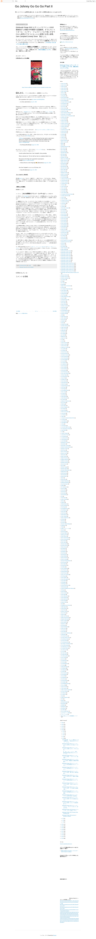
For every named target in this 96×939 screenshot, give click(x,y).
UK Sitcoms (63, 692)
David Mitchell (64, 226)
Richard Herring (64, 545)
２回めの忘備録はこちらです (44, 49)
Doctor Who (63, 237)
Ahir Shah (63, 94)
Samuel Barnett (64, 571)
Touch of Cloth (64, 686)
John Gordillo (64, 367)
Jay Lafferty (63, 348)
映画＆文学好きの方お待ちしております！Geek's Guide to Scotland (69, 851)
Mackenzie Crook (64, 442)
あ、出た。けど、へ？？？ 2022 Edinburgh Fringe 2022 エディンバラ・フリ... (70, 752)
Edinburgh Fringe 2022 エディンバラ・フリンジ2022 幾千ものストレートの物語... (70, 792)
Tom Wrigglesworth (65, 683)
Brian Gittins (63, 169)
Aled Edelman (64, 103)
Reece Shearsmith (65, 537)
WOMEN (63, 705)
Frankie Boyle (64, 293)
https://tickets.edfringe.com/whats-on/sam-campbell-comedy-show (36, 87)
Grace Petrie (63, 304)
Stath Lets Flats (64, 616)
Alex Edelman (64, 105)
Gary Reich (63, 301)
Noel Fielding (64, 494)
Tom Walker (63, 682)
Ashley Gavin (64, 131)
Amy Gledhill (63, 118)
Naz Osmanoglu (64, 484)
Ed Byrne (63, 244)
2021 (62, 824)
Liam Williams (64, 421)
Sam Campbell (30, 267)
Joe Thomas (63, 362)
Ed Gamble (63, 246)
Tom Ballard (63, 668)
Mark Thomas (64, 456)
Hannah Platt (63, 313)
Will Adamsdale (64, 702)
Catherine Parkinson (65, 178)
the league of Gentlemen (66, 643)
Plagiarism (63, 525)
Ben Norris (63, 148)
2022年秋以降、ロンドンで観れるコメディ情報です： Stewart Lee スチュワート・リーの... (70, 741)
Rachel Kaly (63, 531)
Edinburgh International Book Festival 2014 (70, 272)
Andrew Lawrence (65, 123)
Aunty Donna (63, 132)
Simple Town (63, 602)
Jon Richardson (64, 376)
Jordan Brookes (64, 382)
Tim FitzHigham (64, 663)
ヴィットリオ (39, 149)
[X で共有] (37, 265)
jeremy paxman (64, 353)
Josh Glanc (63, 387)
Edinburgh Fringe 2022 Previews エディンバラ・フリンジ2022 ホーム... (70, 810)
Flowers (62, 287)
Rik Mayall (63, 548)
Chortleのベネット (28, 111)
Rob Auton (63, 550)
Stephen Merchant (65, 619)
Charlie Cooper (64, 181)
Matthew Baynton (64, 459)
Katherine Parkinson (65, 401)
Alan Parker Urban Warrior (66, 98)
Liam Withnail (64, 422)
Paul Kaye (63, 506)
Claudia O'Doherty (65, 195)
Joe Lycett (63, 361)
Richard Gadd (64, 543)
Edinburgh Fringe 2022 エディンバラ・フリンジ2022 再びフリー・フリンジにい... (70, 768)
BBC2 (62, 143)
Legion (62, 416)
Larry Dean (63, 413)
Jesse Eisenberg (64, 358)
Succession (63, 629)
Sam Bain (63, 566)
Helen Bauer (63, 316)
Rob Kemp (63, 553)
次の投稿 (18, 311)
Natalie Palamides (65, 480)
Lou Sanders (63, 436)
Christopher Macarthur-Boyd (67, 194)
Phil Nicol (63, 522)
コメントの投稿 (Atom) (22, 313)
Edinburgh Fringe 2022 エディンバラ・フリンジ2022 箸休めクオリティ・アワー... (70, 764)
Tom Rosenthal (64, 680)
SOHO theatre (64, 608)
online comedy (64, 499)
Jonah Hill (63, 378)
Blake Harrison (64, 161)
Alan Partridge (64, 100)
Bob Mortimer (64, 166)
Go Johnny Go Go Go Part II (34, 6)
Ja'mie (62, 341)
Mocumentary (64, 474)
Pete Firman (63, 513)
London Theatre (64, 433)
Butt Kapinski (63, 175)
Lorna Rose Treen (65, 434)
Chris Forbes (63, 186)
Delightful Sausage (65, 231)
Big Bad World (64, 152)
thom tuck (63, 659)
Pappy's (62, 502)
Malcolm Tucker (64, 448)
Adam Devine (64, 85)
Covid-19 (63, 204)
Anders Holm (63, 120)
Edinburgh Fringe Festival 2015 (67, 266)
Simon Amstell (64, 593)
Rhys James (63, 542)
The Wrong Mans (64, 655)
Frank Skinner (64, 290)
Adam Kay (63, 86)
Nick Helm (63, 490)
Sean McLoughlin (64, 579)
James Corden (64, 344)
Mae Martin (63, 444)
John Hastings (64, 368)
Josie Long (63, 391)
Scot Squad (63, 576)
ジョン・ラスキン (49, 111)
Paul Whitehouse (64, 508)
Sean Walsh (63, 580)
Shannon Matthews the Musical (67, 588)
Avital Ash (63, 137)
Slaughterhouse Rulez (65, 605)
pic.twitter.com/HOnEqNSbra (38, 99)
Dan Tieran (63, 212)
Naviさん (21, 178)
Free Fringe (63, 295)
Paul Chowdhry (64, 505)
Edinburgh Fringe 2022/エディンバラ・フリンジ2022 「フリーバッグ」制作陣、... (70, 756)
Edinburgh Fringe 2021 (66, 254)
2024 (62, 726)
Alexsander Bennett (65, 109)
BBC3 (62, 145)
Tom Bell (63, 671)
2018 (62, 829)
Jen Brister (63, 350)
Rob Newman (64, 554)
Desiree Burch (64, 232)
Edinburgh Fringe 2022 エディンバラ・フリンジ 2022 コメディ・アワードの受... (70, 748)
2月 (63, 820)
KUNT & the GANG (65, 411)
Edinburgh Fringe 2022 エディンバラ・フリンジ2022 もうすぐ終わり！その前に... (70, 744)
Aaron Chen (63, 83)
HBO (62, 315)
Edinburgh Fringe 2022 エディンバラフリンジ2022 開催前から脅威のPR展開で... (70, 760)
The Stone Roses (64, 648)
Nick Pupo (63, 491)
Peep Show (63, 511)
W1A (62, 698)
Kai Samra (63, 399)
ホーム (36, 311)
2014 (62, 836)
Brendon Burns (64, 168)
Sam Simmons (64, 569)
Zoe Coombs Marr (64, 711)
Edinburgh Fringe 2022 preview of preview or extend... (69, 816)
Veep (62, 695)
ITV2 (62, 339)
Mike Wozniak (64, 473)
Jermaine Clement (65, 355)
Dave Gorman (64, 223)
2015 (62, 834)
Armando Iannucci (65, 129)
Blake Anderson (64, 160)
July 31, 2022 (34, 101)
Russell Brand (64, 565)
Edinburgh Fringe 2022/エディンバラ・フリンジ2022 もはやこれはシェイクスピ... (70, 784)
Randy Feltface (64, 533)
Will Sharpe (63, 703)
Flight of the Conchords (66, 285)
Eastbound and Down (65, 241)
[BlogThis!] (35, 265)
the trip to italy (64, 652)
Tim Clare (63, 662)
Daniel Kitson (64, 214)
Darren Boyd (63, 221)
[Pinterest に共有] (39, 265)
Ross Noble (63, 563)
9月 (63, 736)
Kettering (63, 404)
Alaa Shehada (64, 97)
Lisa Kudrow (63, 425)
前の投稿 (54, 311)
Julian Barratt (64, 396)
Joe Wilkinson (64, 364)
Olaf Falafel (63, 497)
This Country (63, 657)
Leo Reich (63, 419)
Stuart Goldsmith (64, 626)
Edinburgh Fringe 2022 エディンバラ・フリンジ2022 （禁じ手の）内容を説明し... (70, 772)
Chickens (63, 184)
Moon (62, 477)
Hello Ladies (63, 318)
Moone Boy (63, 479)
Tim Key (62, 665)
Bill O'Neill (63, 155)
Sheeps (62, 589)
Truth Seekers (64, 688)
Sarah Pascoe (64, 573)
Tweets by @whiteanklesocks (66, 843)
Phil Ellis (63, 519)
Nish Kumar (63, 493)
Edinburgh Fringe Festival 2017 (67, 269)
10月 (63, 734)
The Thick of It (64, 649)
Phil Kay (62, 520)
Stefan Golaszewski (65, 617)
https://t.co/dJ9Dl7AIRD (24, 142)
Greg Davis (63, 308)
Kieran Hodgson (64, 407)
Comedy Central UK (65, 200)
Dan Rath (63, 209)
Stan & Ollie (63, 612)
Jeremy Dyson (64, 351)
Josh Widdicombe (64, 390)
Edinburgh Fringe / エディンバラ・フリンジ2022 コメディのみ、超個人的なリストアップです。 (69, 66)
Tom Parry (63, 679)
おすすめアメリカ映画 (65, 712)
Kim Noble (63, 408)
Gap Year (63, 298)
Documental (63, 238)
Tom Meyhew (64, 677)
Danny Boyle (63, 220)
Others (62, 500)
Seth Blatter (63, 582)
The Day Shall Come (65, 637)
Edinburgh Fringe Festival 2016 (67, 267)
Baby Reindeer (64, 140)
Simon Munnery (64, 599)
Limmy (62, 424)
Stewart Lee (63, 623)
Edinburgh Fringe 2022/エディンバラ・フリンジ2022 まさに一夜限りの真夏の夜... (70, 776)
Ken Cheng (63, 402)
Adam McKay (64, 88)
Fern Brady (28, 135)
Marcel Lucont (64, 453)
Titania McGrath (64, 666)
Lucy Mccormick (64, 437)
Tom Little (63, 675)
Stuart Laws (63, 628)
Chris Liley (63, 188)
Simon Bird (63, 594)
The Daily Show (64, 636)
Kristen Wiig (63, 410)
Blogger (54, 935)
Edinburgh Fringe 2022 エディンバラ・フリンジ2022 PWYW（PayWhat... (70, 795)
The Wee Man (64, 654)
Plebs (62, 527)
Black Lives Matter (65, 158)
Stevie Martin (63, 622)
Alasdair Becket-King (65, 102)
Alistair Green (64, 111)
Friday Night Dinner (65, 296)
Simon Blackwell (64, 596)
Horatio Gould (64, 324)
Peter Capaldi (64, 516)
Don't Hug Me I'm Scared (66, 240)
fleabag (62, 284)
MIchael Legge (64, 467)
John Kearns (63, 370)
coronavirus (63, 203)
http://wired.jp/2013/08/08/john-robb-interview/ (69, 900)
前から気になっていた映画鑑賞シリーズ (69, 715)
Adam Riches (64, 89)
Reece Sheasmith (64, 539)
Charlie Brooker (64, 180)
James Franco (64, 345)
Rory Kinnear (64, 562)
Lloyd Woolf (63, 430)
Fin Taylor (63, 282)
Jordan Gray (63, 384)
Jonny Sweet (63, 381)
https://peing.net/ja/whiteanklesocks (67, 30)
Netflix (62, 485)
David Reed (63, 227)
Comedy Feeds (64, 201)
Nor (62, 496)
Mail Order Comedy (65, 445)
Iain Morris (63, 331)
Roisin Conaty (64, 559)
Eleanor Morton (64, 275)
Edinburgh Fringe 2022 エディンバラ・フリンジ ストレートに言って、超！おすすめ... (70, 806)
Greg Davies (63, 307)
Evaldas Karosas (64, 276)
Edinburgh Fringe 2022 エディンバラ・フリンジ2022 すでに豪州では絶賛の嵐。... (70, 788)
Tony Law (63, 685)
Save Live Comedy (65, 574)
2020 (62, 826)
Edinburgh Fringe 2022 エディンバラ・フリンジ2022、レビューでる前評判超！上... (70, 802)
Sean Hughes (64, 577)
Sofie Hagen (63, 606)
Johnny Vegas (64, 374)
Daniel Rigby (63, 215)
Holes (62, 322)
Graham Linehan (64, 305)
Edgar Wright (63, 249)
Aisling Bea (63, 95)
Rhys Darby (63, 540)
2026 (62, 722)
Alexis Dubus (64, 108)
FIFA (62, 281)
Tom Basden (63, 669)
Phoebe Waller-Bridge (65, 523)
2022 (62, 729)
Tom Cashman (64, 672)
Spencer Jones (64, 611)
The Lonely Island (64, 645)
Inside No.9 (63, 338)
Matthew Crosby (64, 460)
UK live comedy (64, 691)
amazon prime (64, 117)
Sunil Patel (63, 631)
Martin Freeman (64, 457)
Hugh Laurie (63, 328)
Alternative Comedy (65, 114)
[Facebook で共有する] (38, 265)
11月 (63, 733)
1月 (63, 822)
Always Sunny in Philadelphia (67, 115)
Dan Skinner (63, 211)
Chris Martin (63, 189)
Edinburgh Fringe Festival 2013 (67, 263)
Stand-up (63, 614)
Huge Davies (63, 327)
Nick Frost (63, 488)
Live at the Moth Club (65, 427)
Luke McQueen (64, 439)
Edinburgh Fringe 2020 (66, 252)
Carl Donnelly (64, 177)
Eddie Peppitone (64, 247)
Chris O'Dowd (64, 192)
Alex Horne (63, 106)
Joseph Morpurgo (64, 385)
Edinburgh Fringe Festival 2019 (67, 270)
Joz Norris (63, 393)
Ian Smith (63, 335)
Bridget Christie (64, 172)
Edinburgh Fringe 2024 (66, 258)
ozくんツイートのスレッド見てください (45, 129)
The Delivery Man (64, 639)
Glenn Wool (63, 302)
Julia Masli (63, 394)
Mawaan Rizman (64, 462)
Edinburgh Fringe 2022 (23, 267)
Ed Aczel (63, 243)
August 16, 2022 (47, 162)
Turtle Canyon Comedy (66, 689)
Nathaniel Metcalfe (65, 482)
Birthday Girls (64, 157)
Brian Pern (63, 171)
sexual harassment (65, 585)
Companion (26, 196)
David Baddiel (64, 224)
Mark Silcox (63, 454)
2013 (62, 838)
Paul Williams (64, 510)
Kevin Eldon (63, 405)
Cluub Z (62, 197)
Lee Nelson (63, 414)
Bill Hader (63, 154)
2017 (62, 831)
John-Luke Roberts (65, 373)
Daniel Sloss (63, 218)
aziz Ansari (63, 138)
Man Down (63, 450)
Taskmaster (63, 634)
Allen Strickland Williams (66, 112)
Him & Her (63, 319)
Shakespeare (64, 586)
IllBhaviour (63, 336)
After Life (63, 92)
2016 (62, 833)
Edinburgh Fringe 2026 (66, 261)
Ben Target (63, 149)
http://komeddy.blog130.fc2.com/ (26, 18)
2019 (62, 827)
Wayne (62, 700)
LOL (62, 431)
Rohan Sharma (64, 557)
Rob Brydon (63, 551)
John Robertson (64, 371)
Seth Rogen (63, 583)
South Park (63, 609)
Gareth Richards (64, 299)
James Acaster (64, 342)
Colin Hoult (63, 198)
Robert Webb (64, 556)
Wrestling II (63, 708)
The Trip (62, 651)
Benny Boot (63, 151)
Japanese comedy (65, 347)
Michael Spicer (64, 468)
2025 (62, 724)
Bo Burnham (63, 163)
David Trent (63, 229)
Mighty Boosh (64, 471)
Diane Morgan (64, 234)
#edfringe (21, 138)
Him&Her (63, 321)
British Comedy (64, 174)
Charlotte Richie (64, 183)
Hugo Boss (63, 330)
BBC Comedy (64, 142)
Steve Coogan (64, 620)
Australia (63, 134)
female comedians (65, 278)
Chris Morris (63, 191)
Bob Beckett (63, 164)
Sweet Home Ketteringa (66, 633)
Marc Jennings (64, 451)
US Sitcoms (63, 694)
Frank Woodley (64, 292)
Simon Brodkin (64, 597)
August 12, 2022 (35, 144)
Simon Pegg (63, 600)
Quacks (62, 530)
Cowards (63, 206)
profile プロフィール (65, 528)
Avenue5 (63, 135)
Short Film (63, 591)
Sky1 (62, 603)
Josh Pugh (63, 388)
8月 (63, 738)
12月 (63, 731)
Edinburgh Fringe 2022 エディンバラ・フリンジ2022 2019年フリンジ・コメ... (70, 780)
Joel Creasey (64, 365)
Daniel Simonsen (64, 217)
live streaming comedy (65, 428)
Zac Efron (63, 709)
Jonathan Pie (64, 379)
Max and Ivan (64, 464)
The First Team (64, 640)
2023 (62, 728)
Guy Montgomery (64, 310)
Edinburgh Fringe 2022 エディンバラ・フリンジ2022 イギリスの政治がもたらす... (70, 798)
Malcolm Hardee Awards (66, 447)
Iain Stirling (63, 333)
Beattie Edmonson (65, 146)
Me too (62, 465)
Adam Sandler (64, 91)
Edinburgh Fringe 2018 (66, 250)
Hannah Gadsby (64, 311)
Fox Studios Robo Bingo (66, 288)
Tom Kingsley (64, 674)
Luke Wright (63, 441)
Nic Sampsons (64, 487)
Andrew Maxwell (64, 125)
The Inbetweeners (64, 642)
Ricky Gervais (64, 546)
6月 (63, 818)
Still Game (63, 625)
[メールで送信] (34, 265)
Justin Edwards (64, 398)
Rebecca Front (64, 534)
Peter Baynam (64, 514)
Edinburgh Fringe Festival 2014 (67, 264)
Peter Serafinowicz (65, 517)
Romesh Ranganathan (65, 560)
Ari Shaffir (63, 128)
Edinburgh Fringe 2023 (66, 257)
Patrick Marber (64, 503)
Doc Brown (63, 235)
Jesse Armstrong (64, 356)
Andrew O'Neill (64, 126)
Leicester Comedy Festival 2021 (67, 417)
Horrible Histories (64, 325)
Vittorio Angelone (64, 697)
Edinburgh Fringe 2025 (66, 260)
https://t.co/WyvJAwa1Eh (28, 160)
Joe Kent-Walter (64, 359)
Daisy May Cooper (65, 207)
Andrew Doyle (64, 121)
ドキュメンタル (64, 714)
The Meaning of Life (65, 646)
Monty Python (64, 476)
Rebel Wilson (64, 536)
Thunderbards (64, 660)
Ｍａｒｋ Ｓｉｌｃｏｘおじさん (39, 246)
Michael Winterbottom (65, 470)
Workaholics (63, 706)
